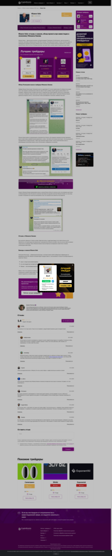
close (72, 265)
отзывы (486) (65, 285)
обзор (65, 281)
